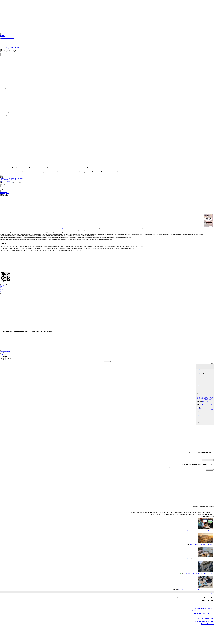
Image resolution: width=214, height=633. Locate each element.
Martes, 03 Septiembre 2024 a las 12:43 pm (8, 179)
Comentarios (8, 181)
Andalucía (5, 79)
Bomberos (7, 117)
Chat (2, 48)
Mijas (6, 70)
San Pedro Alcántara (11, 52)
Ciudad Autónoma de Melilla (10, 107)
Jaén (6, 85)
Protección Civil (8, 116)
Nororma (7, 71)
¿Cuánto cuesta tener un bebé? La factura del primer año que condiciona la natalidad (205, 395)
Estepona (7, 64)
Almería (6, 80)
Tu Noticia (23, 52)
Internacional (7, 109)
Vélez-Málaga (7, 78)
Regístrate (2, 35)
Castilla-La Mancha (8, 96)
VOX (6, 127)
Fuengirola (7, 65)
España (4, 88)
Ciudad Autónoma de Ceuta (10, 106)
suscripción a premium (13, 335)
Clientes (1, 288)
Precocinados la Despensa (208, 227)
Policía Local (7, 118)
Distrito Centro (3, 285)
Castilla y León (8, 95)
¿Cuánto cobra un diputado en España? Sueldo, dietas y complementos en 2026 (205, 408)
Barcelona (2, 291)
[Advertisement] (33, 8)
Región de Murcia (8, 102)
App (6, 48)
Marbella (6, 69)
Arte (6, 113)
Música (1, 286)
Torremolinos (7, 76)
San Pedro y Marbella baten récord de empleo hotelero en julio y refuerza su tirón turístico (205, 386)
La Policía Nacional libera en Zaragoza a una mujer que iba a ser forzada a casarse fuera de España (205, 412)
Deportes (4, 111)
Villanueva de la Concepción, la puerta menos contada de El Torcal (206, 402)
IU (5, 128)
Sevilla (6, 87)
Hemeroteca (27, 52)
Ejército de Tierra (8, 123)
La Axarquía (7, 67)
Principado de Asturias (9, 91)
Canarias (6, 93)
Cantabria (7, 94)
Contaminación (3, 290)
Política (4, 124)
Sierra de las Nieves (8, 75)
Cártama (6, 61)
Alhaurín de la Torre (8, 59)
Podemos (7, 126)
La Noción (2, 47)
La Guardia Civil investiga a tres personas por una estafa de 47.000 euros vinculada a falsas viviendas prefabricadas (205, 382)
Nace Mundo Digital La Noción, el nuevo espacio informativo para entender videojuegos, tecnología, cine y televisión (205, 375)
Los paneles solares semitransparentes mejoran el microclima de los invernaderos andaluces (205, 390)
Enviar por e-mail (3, 192)
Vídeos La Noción (3, 52)
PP (5, 130)
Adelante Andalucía (8, 129)
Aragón (6, 90)
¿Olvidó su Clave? (3, 354)
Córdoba (6, 82)
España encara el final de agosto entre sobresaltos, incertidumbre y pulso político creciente (205, 370)
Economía (4, 110)
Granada (6, 83)
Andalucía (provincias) (9, 89)
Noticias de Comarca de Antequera (204, 621)
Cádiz (6, 81)
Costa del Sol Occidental (9, 63)
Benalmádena (7, 60)
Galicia (6, 100)
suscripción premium (17, 333)
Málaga (4, 58)
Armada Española (8, 121)
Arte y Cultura (5, 112)
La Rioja (6, 105)
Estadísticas (2, 289)
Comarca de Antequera (9, 62)
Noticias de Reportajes (207, 624)
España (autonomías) (9, 108)
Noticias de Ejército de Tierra (205, 618)
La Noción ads (206, 232)
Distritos (1, 287)
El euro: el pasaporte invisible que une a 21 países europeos (207, 405)
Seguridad (4, 115)
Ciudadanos (7, 125)
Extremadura (7, 99)
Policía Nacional (8, 119)
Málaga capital (7, 68)
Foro (4, 48)
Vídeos (19, 52)
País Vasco (7, 104)
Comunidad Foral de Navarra (10, 103)
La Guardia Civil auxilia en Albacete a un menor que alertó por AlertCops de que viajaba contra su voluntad (205, 416)
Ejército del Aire (8, 122)
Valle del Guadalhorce (9, 77)
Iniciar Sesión (2, 36)
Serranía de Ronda (8, 74)
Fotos (16, 52)
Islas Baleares (7, 92)
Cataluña (6, 97)
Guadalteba (7, 66)
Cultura (6, 114)
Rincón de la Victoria (9, 72)
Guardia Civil (7, 120)
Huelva (6, 84)
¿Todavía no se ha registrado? (5, 351)
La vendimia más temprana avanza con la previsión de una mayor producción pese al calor (206, 424)
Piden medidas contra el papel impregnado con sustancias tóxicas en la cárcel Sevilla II (205, 379)
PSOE (6, 131)
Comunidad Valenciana (9, 98)
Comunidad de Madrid (9, 101)
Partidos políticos (8, 132)
